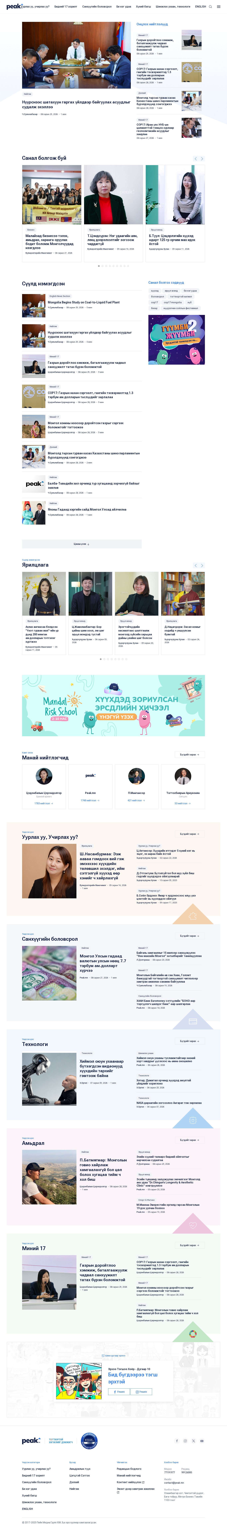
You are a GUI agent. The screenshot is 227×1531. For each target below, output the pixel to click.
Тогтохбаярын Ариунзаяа (183, 793)
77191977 (169, 1472)
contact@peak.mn (174, 1482)
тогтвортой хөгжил (181, 296)
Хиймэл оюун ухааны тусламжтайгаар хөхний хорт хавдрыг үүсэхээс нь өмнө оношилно (166, 1059)
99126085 (186, 1472)
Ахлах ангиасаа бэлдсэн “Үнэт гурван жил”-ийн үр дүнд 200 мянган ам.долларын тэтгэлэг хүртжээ (42, 634)
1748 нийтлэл (89, 800)
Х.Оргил (84, 1083)
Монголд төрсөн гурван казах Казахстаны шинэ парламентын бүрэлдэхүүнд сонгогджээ (157, 101)
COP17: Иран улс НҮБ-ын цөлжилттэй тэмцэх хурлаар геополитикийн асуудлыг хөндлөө (155, 129)
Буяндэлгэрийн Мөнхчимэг (39, 253)
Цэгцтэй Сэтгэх (79, 1475)
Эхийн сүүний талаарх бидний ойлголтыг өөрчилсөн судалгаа (163, 1158)
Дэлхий (142, 93)
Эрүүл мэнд (157, 230)
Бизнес (31, 230)
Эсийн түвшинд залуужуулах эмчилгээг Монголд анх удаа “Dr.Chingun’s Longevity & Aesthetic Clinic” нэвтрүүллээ (168, 1182)
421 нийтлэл (135, 800)
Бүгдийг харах (188, 754)
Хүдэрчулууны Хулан (159, 249)
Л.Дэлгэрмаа (143, 960)
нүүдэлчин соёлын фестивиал (181, 308)
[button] (210, 6)
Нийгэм (27, 94)
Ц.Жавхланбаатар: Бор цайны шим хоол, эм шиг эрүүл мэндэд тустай (88, 630)
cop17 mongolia (173, 302)
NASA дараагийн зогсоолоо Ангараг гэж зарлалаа (169, 1103)
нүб (190, 302)
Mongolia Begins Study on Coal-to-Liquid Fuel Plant (84, 302)
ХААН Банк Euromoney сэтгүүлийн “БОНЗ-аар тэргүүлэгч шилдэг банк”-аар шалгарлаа (166, 1002)
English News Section (60, 296)
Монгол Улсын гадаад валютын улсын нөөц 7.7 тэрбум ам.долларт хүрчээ (103, 963)
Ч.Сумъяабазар (30, 114)
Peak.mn (90, 793)
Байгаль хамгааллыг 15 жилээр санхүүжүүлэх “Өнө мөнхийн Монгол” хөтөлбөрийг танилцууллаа (169, 954)
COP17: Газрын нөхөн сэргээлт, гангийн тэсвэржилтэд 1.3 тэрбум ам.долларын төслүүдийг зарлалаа (157, 73)
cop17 (154, 302)
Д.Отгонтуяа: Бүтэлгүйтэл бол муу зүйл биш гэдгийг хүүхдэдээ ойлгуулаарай (165, 875)
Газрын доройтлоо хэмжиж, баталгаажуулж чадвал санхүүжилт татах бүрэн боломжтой (155, 45)
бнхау (154, 308)
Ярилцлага (94, 230)
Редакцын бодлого (129, 1468)
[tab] (99, 266)
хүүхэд (155, 290)
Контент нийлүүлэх (129, 1482)
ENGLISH (200, 6)
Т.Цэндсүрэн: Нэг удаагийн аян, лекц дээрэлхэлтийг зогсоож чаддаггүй (112, 240)
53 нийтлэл (181, 803)
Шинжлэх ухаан (145, 1053)
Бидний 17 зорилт (66, 6)
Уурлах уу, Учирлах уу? (149, 846)
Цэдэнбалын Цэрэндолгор (61, 372)
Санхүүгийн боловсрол (97, 6)
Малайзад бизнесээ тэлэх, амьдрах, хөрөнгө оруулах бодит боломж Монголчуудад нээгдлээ (49, 242)
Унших (121, 1391)
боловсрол (157, 296)
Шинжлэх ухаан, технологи (173, 6)
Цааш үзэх (80, 544)
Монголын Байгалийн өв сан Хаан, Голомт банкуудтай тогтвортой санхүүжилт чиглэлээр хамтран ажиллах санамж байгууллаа (167, 978)
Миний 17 (143, 35)
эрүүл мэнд (171, 290)
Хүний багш (143, 6)
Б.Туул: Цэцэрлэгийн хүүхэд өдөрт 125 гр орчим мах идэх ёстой (172, 240)
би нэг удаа (190, 290)
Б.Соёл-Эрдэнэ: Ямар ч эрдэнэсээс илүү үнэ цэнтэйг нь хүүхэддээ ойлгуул (166, 897)
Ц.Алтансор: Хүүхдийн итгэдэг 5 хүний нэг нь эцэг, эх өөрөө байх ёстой (166, 852)
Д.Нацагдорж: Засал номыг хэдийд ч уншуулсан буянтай (183, 630)
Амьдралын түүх (79, 1468)
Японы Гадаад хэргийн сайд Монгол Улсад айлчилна (87, 509)
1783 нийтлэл (42, 803)
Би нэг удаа (123, 6)
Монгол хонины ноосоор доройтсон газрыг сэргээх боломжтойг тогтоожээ (165, 1289)
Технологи (87, 1053)
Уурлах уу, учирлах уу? (35, 6)
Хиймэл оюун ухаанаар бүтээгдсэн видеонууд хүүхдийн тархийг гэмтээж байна (102, 1068)
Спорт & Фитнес (146, 1200)
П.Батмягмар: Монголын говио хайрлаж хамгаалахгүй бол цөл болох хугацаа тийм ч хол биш (103, 1170)
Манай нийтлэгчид (129, 1475)
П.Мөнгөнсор (136, 793)
